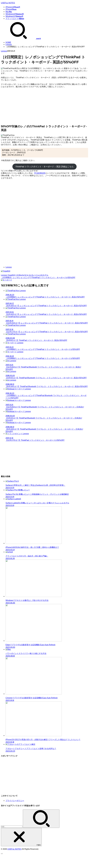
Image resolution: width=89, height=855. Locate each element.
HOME (8, 42)
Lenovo (9, 44)
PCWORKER (39, 173)
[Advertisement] (44, 106)
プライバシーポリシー (15, 801)
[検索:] (12, 826)
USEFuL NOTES (8, 3)
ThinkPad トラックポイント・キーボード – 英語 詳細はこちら (44, 166)
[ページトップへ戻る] (2, 853)
